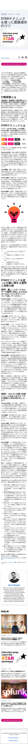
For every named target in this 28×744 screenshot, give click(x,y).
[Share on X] (19, 57)
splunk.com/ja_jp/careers (8, 558)
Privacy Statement (13, 737)
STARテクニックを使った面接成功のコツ (13, 671)
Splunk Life (4, 14)
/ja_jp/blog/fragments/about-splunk (12, 720)
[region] (14, 736)
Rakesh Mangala (5, 58)
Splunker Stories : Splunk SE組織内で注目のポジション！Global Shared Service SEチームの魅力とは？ (13, 704)
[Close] (26, 731)
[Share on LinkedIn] (26, 57)
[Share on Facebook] (22, 57)
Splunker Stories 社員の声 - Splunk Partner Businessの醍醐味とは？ (11, 638)
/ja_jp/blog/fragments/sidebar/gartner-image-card (15, 64)
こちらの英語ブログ (10, 562)
